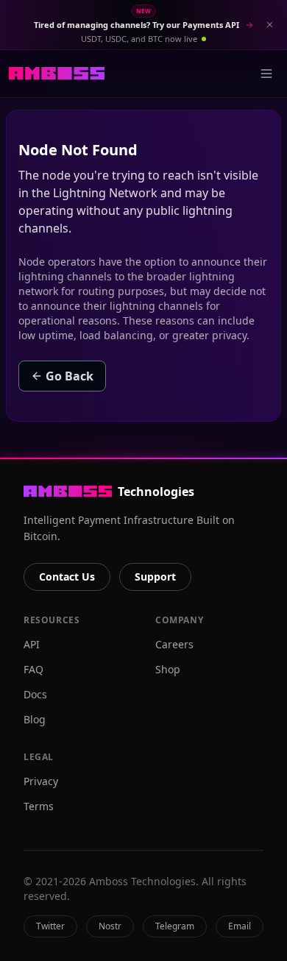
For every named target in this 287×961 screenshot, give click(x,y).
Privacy (41, 781)
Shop (167, 669)
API (32, 644)
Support (155, 577)
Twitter (50, 926)
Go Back (69, 376)
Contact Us (67, 577)
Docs (35, 694)
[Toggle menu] (266, 73)
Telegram (174, 926)
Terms (39, 806)
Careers (174, 644)
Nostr (110, 926)
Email (239, 926)
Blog (35, 719)
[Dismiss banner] (269, 25)
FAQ (33, 669)
